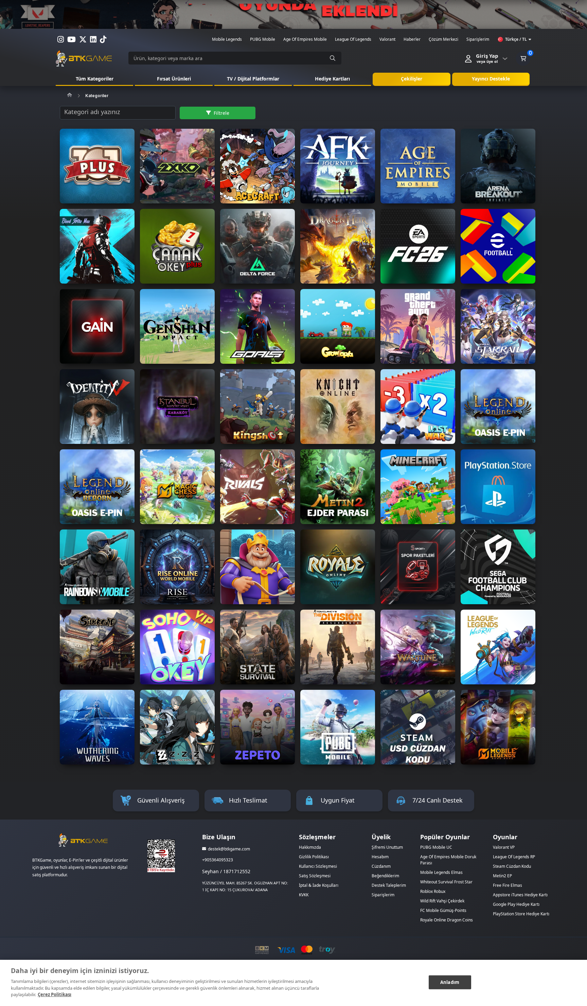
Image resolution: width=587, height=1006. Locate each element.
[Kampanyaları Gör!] (293, 14)
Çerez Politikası (54, 994)
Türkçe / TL (516, 39)
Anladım (449, 982)
